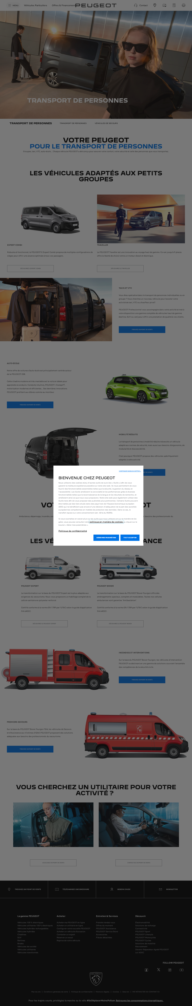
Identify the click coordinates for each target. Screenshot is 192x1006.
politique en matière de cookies (106, 522)
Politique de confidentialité (72, 531)
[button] (130, 471)
